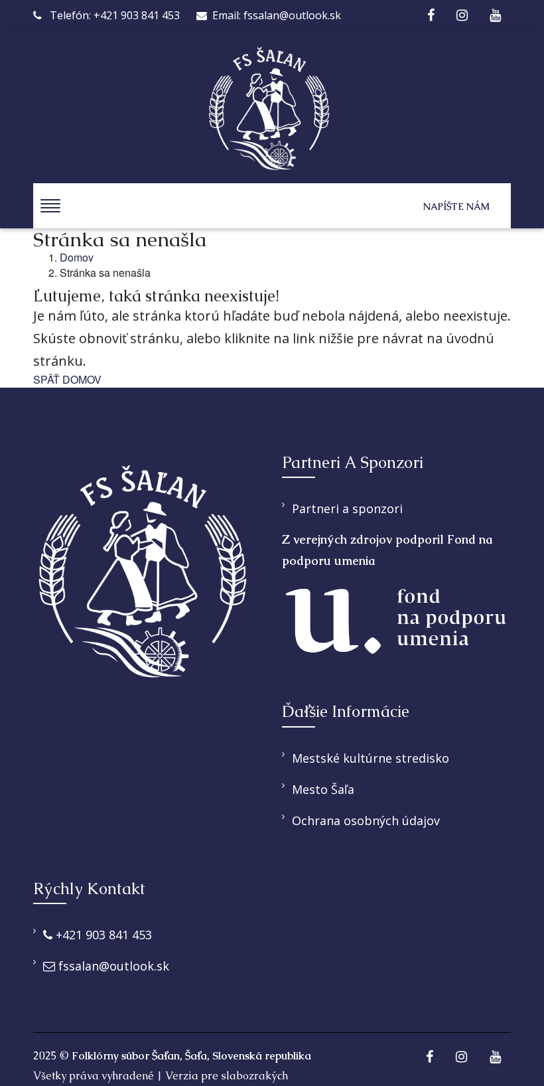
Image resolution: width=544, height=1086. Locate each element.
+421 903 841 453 (102, 935)
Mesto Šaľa (323, 789)
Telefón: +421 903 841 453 (113, 15)
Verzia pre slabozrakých (226, 1076)
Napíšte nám (456, 206)
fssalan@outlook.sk (112, 966)
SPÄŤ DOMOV (67, 379)
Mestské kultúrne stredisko (370, 758)
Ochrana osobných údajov (366, 820)
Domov (77, 257)
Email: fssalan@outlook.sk (276, 15)
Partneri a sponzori (347, 508)
